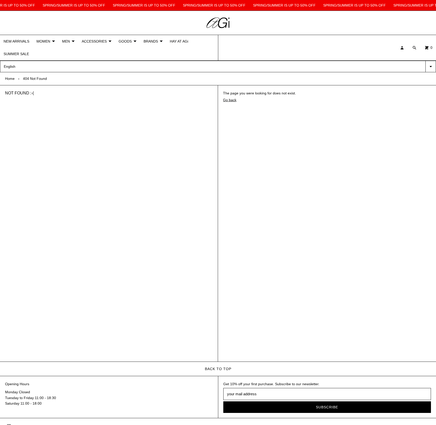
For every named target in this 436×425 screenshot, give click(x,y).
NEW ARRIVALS (16, 41)
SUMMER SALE (16, 54)
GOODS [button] (125, 41)
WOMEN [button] (43, 41)
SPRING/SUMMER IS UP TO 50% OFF (73, 5)
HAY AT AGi (179, 41)
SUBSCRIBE (327, 407)
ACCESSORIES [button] (94, 41)
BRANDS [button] (151, 41)
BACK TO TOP (218, 369)
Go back (229, 100)
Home (10, 79)
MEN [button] (66, 41)
